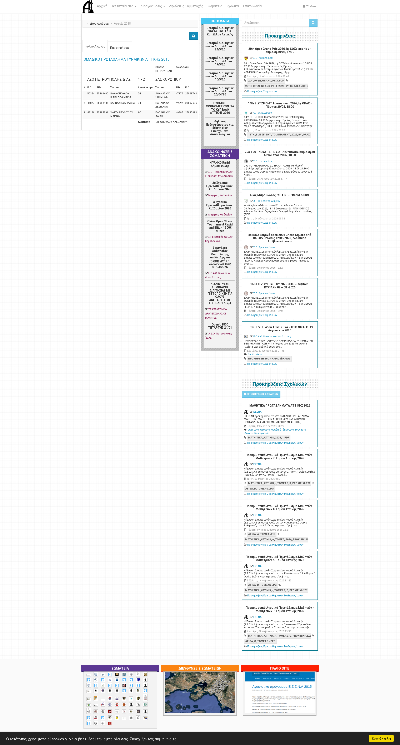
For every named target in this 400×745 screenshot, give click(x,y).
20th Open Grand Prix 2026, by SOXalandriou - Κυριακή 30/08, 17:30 (279, 50)
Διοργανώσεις (151, 6)
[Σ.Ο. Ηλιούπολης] (103, 711)
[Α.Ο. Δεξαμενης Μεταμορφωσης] (88, 680)
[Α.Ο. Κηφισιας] (103, 680)
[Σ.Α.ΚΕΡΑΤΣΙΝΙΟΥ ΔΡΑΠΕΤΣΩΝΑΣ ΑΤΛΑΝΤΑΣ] (131, 704)
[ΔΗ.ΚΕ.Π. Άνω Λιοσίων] (138, 691)
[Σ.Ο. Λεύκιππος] (124, 711)
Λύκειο (248, 433)
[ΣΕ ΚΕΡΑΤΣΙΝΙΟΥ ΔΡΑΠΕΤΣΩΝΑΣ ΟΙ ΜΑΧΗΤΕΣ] (131, 718)
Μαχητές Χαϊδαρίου (220, 195)
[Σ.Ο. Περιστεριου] (88, 718)
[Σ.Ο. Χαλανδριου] (117, 717)
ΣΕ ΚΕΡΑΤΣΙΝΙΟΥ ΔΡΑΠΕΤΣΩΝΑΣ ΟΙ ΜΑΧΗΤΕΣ (216, 313)
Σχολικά (232, 6)
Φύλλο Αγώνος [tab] (95, 46)
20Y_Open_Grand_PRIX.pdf (266, 80)
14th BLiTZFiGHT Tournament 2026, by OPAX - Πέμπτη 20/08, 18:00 (280, 105)
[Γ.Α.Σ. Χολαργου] (124, 691)
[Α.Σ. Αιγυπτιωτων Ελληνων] (110, 685)
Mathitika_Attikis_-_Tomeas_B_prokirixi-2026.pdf (279, 483)
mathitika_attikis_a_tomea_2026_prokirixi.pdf (276, 539)
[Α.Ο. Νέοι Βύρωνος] (117, 679)
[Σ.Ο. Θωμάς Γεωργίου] (110, 711)
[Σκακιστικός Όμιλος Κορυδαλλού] (103, 723)
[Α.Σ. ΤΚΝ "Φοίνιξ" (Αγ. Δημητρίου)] (145, 685)
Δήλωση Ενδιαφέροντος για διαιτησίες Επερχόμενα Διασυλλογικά (220, 128)
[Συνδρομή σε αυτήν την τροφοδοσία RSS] (231, 143)
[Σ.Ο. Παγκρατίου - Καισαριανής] (138, 711)
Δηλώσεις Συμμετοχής (186, 6)
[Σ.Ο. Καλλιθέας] (117, 711)
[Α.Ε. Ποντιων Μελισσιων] (110, 674)
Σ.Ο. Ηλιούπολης (263, 161)
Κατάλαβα (381, 738)
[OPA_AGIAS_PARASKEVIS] (88, 675)
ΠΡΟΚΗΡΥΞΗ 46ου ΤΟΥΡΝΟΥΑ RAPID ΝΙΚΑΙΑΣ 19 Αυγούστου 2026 (279, 329)
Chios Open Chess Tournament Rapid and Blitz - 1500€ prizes (220, 226)
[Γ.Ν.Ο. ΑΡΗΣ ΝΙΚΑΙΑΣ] (131, 691)
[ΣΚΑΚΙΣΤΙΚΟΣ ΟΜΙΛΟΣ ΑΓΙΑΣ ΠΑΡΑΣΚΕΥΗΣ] (88, 723)
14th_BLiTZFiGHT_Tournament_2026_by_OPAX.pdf (279, 134)
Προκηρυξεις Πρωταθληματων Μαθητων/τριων (275, 442)
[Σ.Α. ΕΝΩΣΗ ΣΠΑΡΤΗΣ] (124, 704)
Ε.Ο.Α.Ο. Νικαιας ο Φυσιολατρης (272, 336)
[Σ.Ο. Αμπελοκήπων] (95, 711)
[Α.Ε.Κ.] (117, 674)
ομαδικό (276, 429)
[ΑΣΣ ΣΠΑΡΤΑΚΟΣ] (117, 691)
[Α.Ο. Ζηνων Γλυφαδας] (95, 680)
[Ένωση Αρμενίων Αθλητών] (110, 698)
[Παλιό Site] (307, 702)
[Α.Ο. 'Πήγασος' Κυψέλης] (138, 674)
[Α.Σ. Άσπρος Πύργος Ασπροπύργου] (117, 685)
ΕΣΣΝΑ (257, 411)
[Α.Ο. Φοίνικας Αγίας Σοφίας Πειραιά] (88, 685)
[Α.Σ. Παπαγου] (131, 685)
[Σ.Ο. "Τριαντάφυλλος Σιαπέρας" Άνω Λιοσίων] (145, 704)
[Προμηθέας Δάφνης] (117, 704)
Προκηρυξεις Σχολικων (262, 394)
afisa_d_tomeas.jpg (262, 584)
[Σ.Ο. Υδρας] (110, 717)
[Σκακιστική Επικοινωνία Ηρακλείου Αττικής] (138, 717)
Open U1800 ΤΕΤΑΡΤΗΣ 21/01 (220, 326)
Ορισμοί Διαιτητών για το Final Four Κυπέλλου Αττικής (220, 31)
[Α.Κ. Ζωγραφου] (124, 674)
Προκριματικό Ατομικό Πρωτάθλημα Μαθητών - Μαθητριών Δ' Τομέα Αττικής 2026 (280, 558)
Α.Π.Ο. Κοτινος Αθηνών (266, 201)
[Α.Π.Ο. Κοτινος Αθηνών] (103, 685)
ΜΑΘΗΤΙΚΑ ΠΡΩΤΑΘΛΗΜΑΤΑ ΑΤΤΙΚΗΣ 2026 (279, 405)
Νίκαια (259, 354)
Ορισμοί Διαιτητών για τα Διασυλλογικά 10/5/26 (220, 76)
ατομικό (265, 429)
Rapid (251, 354)
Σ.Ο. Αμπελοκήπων (264, 247)
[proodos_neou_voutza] (95, 674)
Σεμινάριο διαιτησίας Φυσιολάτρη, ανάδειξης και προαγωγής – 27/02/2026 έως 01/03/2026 (220, 257)
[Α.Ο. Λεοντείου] (110, 680)
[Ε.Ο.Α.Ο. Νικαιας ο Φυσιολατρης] (88, 699)
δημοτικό (288, 429)
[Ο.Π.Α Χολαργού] (131, 698)
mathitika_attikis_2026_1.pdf (268, 437)
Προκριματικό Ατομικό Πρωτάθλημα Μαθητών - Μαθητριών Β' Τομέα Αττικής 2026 (280, 456)
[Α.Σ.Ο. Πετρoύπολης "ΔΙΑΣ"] (88, 691)
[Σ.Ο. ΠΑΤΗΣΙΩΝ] (145, 711)
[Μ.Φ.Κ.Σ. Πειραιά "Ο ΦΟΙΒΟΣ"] (117, 699)
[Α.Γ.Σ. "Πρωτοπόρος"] (103, 674)
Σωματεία (215, 6)
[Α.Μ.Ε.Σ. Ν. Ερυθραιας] (131, 674)
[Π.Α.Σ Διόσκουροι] (138, 698)
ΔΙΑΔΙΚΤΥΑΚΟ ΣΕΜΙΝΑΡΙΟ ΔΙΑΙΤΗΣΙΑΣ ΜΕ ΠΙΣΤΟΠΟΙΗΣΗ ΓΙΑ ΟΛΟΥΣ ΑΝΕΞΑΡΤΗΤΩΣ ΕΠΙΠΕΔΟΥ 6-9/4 (220, 293)
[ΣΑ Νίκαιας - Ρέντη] (124, 718)
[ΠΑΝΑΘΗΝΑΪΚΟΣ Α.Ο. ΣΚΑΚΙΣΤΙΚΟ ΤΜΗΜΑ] (88, 705)
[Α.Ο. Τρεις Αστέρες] (145, 680)
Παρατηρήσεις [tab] (120, 47)
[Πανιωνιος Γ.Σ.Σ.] (103, 704)
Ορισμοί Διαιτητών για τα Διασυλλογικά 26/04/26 (220, 91)
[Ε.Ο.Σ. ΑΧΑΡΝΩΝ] (95, 698)
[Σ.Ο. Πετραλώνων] (95, 718)
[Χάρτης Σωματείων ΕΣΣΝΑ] (209, 697)
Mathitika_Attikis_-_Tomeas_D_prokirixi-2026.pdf (276, 590)
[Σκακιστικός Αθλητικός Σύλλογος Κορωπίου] (145, 718)
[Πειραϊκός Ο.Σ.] (110, 704)
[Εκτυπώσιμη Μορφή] (193, 36)
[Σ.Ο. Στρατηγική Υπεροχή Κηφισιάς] (103, 718)
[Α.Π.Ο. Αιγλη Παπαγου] (95, 685)
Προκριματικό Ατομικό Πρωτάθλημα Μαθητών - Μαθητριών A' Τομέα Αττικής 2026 (280, 507)
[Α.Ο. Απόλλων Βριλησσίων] (145, 674)
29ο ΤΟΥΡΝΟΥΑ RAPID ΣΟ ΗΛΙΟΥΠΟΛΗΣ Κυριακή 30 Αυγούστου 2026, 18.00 (280, 153)
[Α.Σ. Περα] (138, 685)
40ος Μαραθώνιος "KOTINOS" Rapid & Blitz (280, 195)
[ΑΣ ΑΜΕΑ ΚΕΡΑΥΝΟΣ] (110, 691)
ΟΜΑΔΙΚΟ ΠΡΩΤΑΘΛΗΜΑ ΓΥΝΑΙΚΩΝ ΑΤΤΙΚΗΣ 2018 (127, 59)
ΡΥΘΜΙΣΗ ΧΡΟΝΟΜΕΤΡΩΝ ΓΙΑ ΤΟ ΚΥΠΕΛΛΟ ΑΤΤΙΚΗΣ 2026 (220, 107)
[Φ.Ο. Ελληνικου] (110, 723)
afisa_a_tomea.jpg (261, 534)
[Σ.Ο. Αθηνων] (88, 711)
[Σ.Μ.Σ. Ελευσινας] (138, 705)
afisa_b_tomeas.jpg (259, 488)
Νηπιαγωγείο (261, 433)
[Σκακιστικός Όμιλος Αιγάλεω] (95, 723)
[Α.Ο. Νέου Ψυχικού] (124, 680)
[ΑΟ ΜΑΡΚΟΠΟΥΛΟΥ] (103, 691)
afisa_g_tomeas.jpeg (260, 641)
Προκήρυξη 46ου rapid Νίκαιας (269, 358)
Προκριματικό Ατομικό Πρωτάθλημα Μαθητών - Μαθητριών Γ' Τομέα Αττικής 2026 (280, 609)
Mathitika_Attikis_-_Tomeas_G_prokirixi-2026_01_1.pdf (279, 635)
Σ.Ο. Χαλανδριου (263, 57)
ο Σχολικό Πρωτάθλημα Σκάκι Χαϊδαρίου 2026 (220, 205)
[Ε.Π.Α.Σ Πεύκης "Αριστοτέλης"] (103, 700)
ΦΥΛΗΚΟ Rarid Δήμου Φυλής (220, 164)
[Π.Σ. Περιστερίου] (145, 697)
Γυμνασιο (300, 429)
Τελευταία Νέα (122, 6)
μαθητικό (253, 429)
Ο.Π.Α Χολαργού (262, 112)
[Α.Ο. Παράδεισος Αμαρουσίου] (131, 680)
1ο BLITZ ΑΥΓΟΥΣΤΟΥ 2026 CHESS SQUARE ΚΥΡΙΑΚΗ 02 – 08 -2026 (279, 285)
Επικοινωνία (252, 6)
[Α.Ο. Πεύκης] (138, 679)
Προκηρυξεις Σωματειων (262, 91)
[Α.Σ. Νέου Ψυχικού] (124, 685)
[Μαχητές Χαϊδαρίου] (124, 698)
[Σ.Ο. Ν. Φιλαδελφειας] (131, 711)
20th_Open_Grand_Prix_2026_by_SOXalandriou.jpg (276, 86)
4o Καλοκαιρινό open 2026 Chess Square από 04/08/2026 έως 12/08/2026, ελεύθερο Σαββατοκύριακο (279, 238)
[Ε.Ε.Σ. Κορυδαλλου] (145, 691)
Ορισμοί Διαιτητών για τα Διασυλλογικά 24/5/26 (220, 46)
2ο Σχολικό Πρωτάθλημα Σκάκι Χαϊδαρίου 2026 (220, 186)
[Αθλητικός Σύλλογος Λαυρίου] (95, 691)
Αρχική (102, 6)
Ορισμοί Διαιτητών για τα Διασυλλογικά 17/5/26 (220, 61)
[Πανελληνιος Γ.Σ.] (95, 705)
